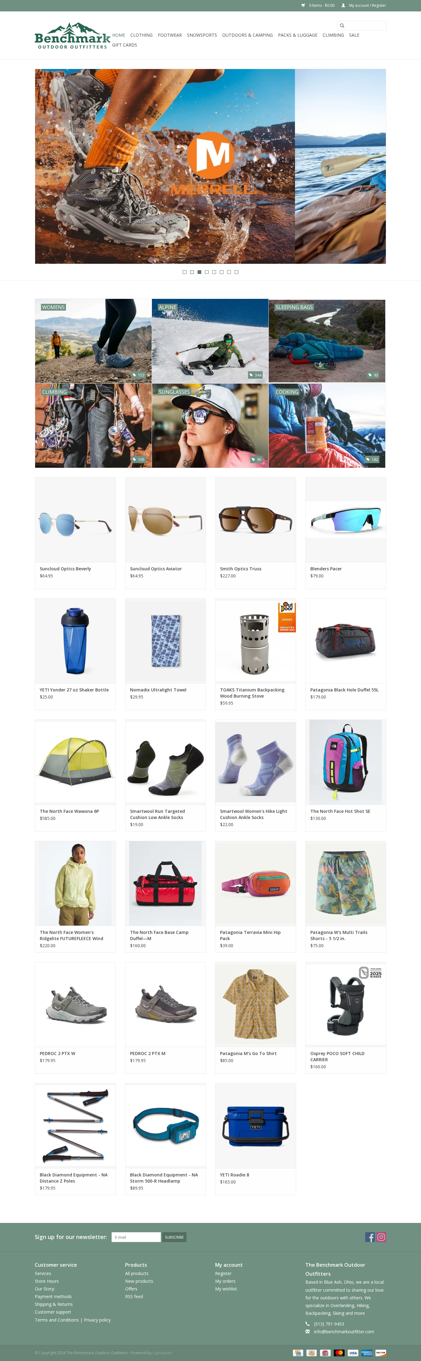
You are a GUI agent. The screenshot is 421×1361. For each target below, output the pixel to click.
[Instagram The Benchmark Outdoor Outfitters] (381, 1237)
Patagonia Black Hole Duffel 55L (344, 690)
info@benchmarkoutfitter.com (344, 1332)
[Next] (374, 167)
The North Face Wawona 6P (69, 811)
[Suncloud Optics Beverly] (75, 519)
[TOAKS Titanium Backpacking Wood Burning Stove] (255, 640)
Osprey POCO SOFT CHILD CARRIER (337, 1056)
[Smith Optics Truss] (255, 519)
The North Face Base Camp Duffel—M (159, 935)
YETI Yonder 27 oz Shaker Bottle (74, 690)
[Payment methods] (297, 1352)
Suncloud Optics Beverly (65, 569)
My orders (225, 1281)
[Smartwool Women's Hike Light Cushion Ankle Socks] (255, 761)
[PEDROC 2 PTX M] (165, 1004)
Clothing (141, 35)
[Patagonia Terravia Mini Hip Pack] (255, 883)
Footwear (170, 35)
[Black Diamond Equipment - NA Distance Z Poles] (75, 1125)
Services (43, 1273)
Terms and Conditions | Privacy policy (73, 1320)
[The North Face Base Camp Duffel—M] (165, 883)
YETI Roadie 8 (234, 1175)
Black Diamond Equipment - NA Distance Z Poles (74, 1178)
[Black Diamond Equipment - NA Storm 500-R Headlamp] (165, 1125)
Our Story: (45, 1289)
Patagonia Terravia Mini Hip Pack (250, 935)
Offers (131, 1289)
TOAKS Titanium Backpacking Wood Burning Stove (252, 693)
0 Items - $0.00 (321, 5)
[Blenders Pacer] (345, 519)
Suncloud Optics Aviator (156, 569)
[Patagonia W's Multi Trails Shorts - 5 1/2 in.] (345, 883)
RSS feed (134, 1296)
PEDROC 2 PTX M (148, 1053)
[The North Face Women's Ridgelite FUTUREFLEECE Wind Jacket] (75, 883)
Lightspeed (162, 1352)
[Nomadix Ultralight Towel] (165, 640)
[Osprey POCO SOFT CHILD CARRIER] (345, 1004)
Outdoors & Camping (247, 35)
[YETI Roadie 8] (255, 1125)
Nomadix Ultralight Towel (158, 690)
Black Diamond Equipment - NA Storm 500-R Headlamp (164, 1178)
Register (223, 1273)
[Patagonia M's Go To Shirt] (255, 1004)
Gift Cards (124, 45)
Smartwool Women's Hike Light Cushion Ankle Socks (253, 814)
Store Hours (47, 1281)
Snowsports (202, 35)
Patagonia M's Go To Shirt (248, 1053)
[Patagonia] (210, 166)
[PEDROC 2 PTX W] (75, 1004)
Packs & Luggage (297, 35)
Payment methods (53, 1296)
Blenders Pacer (326, 569)
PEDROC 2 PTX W (57, 1053)
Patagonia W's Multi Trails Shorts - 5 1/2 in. (338, 935)
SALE (354, 35)
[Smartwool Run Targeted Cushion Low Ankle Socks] (165, 761)
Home (118, 35)
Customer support (53, 1312)
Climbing (333, 35)
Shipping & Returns (54, 1304)
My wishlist (226, 1289)
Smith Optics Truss (240, 569)
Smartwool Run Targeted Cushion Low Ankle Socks (157, 814)
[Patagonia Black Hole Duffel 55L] (345, 640)
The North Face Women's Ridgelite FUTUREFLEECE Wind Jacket (71, 935)
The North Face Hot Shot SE (340, 811)
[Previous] (47, 167)
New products (139, 1281)
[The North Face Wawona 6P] (75, 761)
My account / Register (367, 5)
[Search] (342, 26)
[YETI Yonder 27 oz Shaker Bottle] (75, 640)
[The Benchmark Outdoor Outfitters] (72, 35)
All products (137, 1273)
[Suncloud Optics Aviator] (165, 519)
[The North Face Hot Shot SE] (345, 761)
